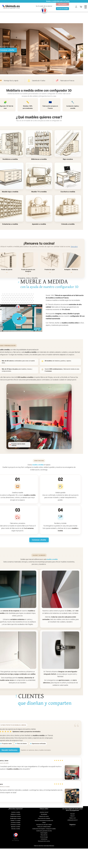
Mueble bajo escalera (15, 816)
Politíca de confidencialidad (44, 826)
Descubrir (74, 247)
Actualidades (44, 814)
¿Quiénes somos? (44, 812)
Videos (44, 822)
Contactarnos (44, 839)
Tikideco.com (72, 818)
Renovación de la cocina (44, 841)
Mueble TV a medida (15, 820)
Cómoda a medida (15, 828)
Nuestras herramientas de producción (44, 820)
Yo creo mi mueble (62, 8)
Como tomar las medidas (44, 818)
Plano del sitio (44, 835)
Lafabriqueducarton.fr (72, 820)
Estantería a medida (15, 824)
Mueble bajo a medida (15, 818)
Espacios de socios (44, 816)
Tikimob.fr (72, 813)
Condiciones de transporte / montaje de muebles (44, 828)
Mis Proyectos (62, 4)
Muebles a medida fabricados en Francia (45, 1)
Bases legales (44, 832)
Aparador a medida (15, 826)
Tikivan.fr (72, 816)
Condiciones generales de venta (44, 830)
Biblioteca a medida (15, 814)
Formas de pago (44, 837)
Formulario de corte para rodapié (44, 824)
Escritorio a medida (15, 822)
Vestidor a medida (15, 812)
